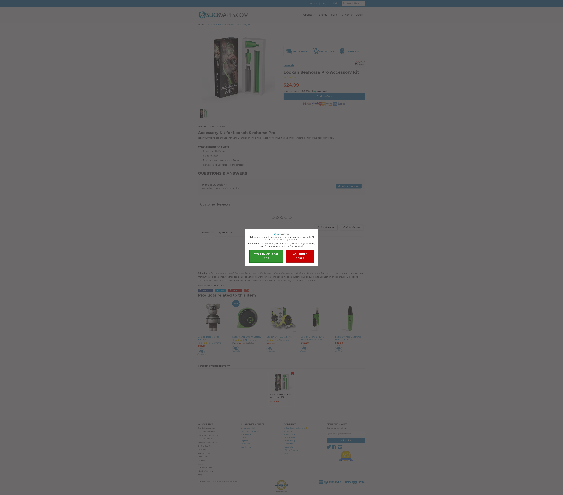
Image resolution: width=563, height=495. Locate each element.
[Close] (309, 209)
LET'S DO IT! (281, 266)
